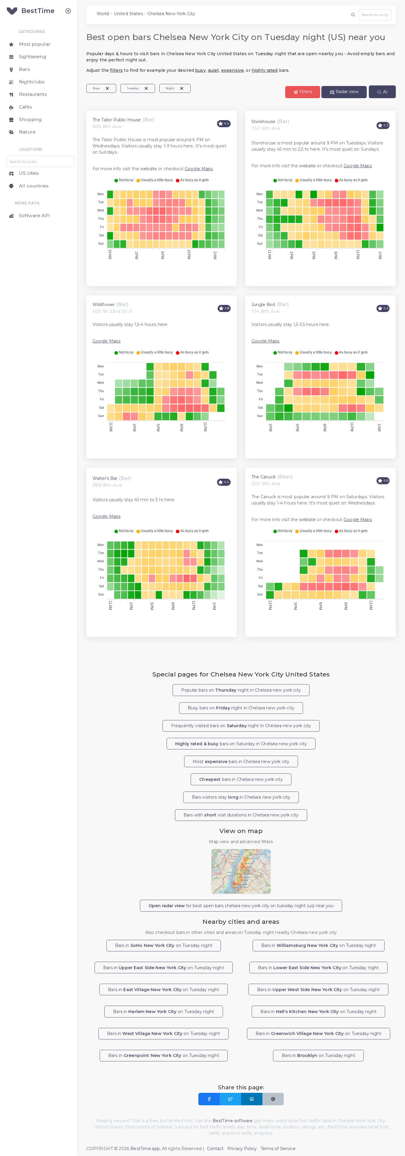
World (103, 13)
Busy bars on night (241, 708)
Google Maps (199, 168)
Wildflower (104, 304)
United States (128, 13)
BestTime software (233, 1120)
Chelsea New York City (171, 13)
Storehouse (263, 122)
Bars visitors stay (241, 797)
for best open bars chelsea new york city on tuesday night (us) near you (241, 905)
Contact (215, 1148)
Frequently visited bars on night (241, 725)
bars (241, 779)
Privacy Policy (242, 1148)
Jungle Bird (263, 304)
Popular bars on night (241, 690)
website (148, 168)
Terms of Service (278, 1148)
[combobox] (375, 14)
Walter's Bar (105, 478)
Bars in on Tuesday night (163, 945)
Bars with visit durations (241, 815)
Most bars (241, 761)
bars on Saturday (241, 743)
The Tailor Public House (117, 120)
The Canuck (263, 477)
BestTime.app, (145, 1148)
